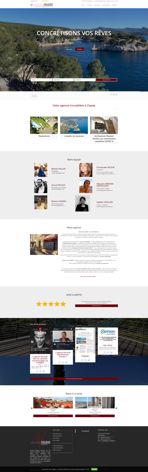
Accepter (94, 469)
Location (89, 5)
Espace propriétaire (87, 1)
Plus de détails (102, 469)
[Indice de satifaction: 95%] (45, 1)
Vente (82, 5)
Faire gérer (106, 5)
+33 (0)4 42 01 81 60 (113, 1)
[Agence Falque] (41, 5)
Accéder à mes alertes (100, 1)
